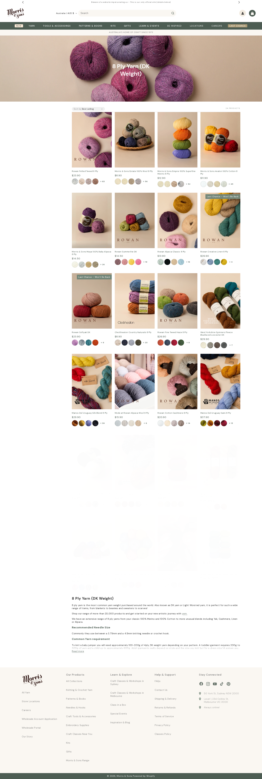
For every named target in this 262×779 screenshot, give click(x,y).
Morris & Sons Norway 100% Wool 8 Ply (88, 439)
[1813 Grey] (131, 343)
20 (146, 342)
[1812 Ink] (125, 343)
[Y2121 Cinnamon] (217, 423)
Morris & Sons (124, 776)
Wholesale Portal (31, 727)
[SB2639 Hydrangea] (89, 423)
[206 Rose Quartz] (95, 181)
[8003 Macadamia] (125, 181)
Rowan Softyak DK (83, 275)
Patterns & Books (76, 698)
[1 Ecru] (203, 345)
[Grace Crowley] (210, 507)
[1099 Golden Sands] (125, 585)
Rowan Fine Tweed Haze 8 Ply (175, 275)
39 (103, 423)
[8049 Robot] (138, 181)
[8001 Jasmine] (118, 181)
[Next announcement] (239, 2)
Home (116, 59)
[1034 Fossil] (224, 345)
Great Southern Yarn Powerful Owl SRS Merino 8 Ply (218, 439)
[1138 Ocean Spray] (118, 585)
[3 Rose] (174, 343)
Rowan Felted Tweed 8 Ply (87, 114)
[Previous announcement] (23, 2)
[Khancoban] (224, 507)
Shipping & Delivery (165, 698)
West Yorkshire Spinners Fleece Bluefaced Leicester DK (219, 277)
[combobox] (127, 13)
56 (146, 181)
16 (189, 262)
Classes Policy (163, 734)
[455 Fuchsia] (138, 262)
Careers (26, 710)
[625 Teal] (217, 262)
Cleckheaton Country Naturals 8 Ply (134, 277)
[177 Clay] (82, 181)
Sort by (78, 109)
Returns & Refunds (165, 707)
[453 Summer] (131, 262)
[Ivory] (161, 504)
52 (189, 184)
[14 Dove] (131, 423)
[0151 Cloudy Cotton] (161, 585)
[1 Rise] (161, 343)
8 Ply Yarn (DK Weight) (135, 59)
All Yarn (26, 692)
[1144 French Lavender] (131, 585)
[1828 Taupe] (138, 343)
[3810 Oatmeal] (89, 264)
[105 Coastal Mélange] (174, 262)
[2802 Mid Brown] (89, 504)
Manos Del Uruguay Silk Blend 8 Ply (90, 358)
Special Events (118, 713)
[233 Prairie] (89, 343)
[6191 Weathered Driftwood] (174, 585)
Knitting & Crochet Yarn (79, 690)
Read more (78, 651)
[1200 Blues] (82, 587)
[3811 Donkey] (95, 264)
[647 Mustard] (224, 262)
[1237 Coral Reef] (138, 585)
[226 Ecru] (167, 423)
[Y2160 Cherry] (224, 423)
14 (189, 423)
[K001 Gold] (118, 504)
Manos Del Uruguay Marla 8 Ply (133, 437)
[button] (252, 13)
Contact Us (161, 690)
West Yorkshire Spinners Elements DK (129, 519)
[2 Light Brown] (210, 345)
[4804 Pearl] (217, 184)
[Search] (173, 13)
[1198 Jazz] (75, 587)
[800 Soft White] (161, 184)
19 (146, 262)
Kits (68, 742)
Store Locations (31, 701)
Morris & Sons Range (77, 760)
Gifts (69, 751)
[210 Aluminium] (89, 181)
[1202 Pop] (95, 587)
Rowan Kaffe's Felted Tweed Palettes (217, 519)
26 (103, 264)
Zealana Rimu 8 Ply (168, 437)
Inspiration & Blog (120, 722)
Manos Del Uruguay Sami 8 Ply (218, 355)
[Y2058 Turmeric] (210, 423)
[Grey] (181, 504)
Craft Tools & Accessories (81, 716)
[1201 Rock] (89, 587)
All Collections (74, 681)
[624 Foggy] (210, 262)
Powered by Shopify (144, 776)
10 (189, 504)
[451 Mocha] (118, 262)
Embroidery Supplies (77, 725)
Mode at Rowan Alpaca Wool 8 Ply (133, 358)
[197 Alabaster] (75, 181)
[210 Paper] (161, 423)
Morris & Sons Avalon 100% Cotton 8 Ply (216, 116)
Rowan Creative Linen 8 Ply (216, 194)
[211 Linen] (174, 423)
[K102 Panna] (138, 504)
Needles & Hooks (76, 707)
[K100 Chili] (125, 504)
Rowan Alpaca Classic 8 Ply (174, 194)
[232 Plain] (82, 343)
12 (146, 504)
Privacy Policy (162, 725)
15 (232, 423)
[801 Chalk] (167, 184)
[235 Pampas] (95, 343)
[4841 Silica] (224, 184)
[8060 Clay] (131, 181)
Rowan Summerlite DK (127, 194)
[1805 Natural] (118, 343)
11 (146, 585)
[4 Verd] (181, 343)
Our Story (27, 736)
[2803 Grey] (95, 504)
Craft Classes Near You (79, 734)
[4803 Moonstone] (210, 184)
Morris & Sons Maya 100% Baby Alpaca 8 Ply (90, 197)
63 (103, 181)
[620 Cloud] (203, 262)
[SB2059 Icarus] (82, 423)
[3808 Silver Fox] (82, 264)
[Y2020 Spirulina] (203, 423)
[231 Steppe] (75, 343)
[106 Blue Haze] (181, 262)
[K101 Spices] (131, 504)
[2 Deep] (167, 343)
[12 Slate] (125, 423)
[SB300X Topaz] (75, 423)
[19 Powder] (118, 423)
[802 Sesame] (174, 184)
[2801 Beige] (82, 504)
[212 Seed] (181, 423)
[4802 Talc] (203, 184)
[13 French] (138, 423)
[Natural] (167, 504)
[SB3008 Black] (95, 423)
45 (232, 184)
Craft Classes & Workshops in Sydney (127, 683)
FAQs (157, 681)
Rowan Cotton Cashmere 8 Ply (176, 355)
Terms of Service (164, 716)
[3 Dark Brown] (217, 345)
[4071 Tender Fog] (167, 585)
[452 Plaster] (125, 262)
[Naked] (203, 507)
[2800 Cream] (75, 504)
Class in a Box (118, 704)
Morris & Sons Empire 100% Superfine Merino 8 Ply (174, 116)
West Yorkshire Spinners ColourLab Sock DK (86, 519)
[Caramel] (174, 504)
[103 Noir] (167, 262)
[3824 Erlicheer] (75, 264)
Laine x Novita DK (168, 517)
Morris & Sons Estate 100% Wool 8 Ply (134, 116)
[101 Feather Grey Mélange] (161, 262)
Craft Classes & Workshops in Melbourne (127, 694)
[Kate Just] (217, 507)
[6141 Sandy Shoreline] (181, 585)
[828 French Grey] (181, 184)
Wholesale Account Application (39, 719)
